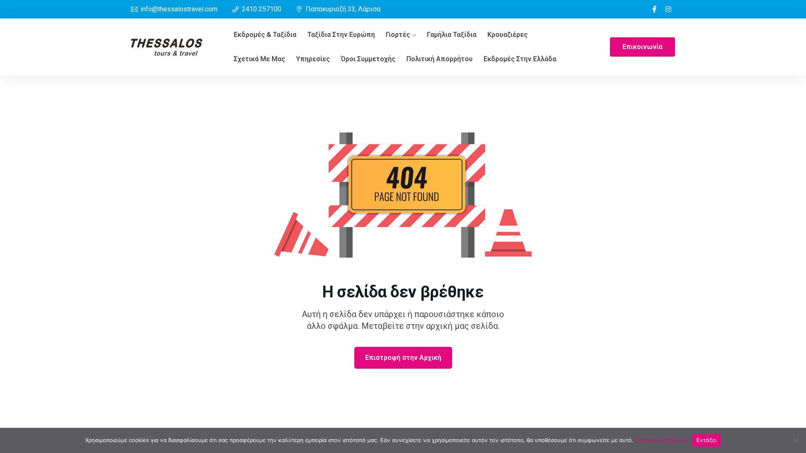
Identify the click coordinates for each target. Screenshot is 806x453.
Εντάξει (706, 440)
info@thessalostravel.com (179, 9)
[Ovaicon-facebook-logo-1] (654, 9)
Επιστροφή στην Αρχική (403, 358)
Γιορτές (398, 35)
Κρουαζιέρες (507, 35)
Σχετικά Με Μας (259, 59)
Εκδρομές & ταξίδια (265, 35)
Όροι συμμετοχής (368, 59)
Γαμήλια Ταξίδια (451, 35)
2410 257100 (261, 9)
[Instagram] (668, 9)
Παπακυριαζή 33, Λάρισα (343, 9)
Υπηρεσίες (313, 59)
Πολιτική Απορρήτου (439, 59)
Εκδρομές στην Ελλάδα (520, 59)
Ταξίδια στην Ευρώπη (341, 35)
